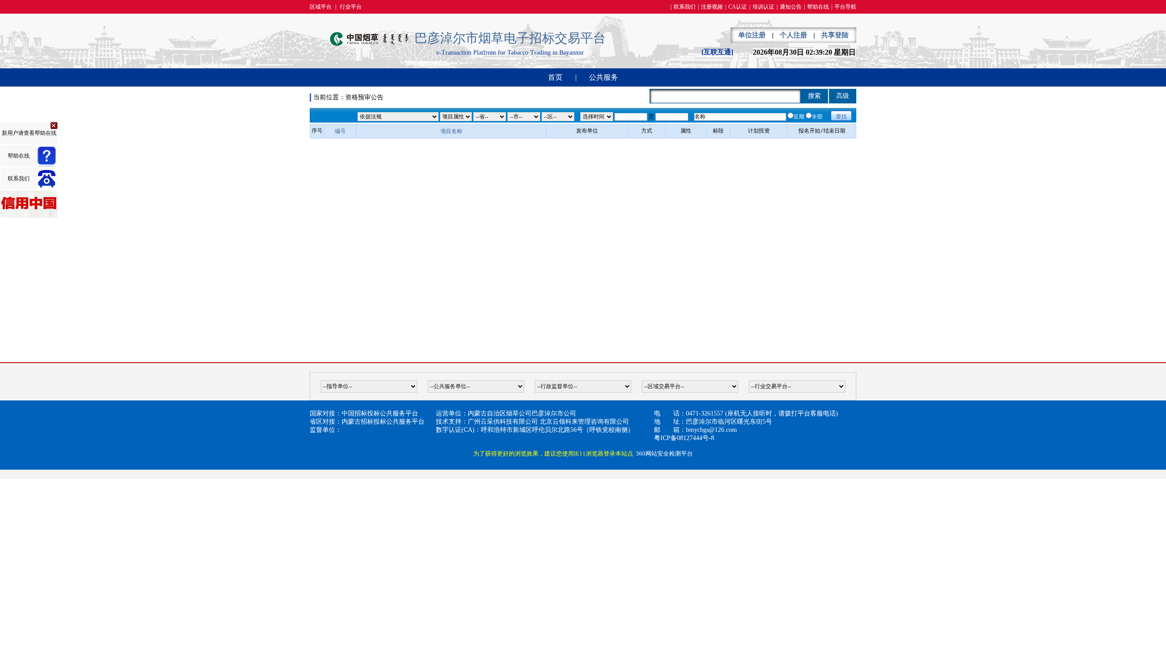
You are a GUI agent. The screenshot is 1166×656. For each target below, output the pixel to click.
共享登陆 (835, 35)
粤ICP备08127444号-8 (684, 438)
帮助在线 (818, 7)
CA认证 (737, 7)
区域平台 (321, 7)
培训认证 (763, 7)
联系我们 (685, 7)
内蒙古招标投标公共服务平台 (383, 421)
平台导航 (845, 7)
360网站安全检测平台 (664, 453)
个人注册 (793, 35)
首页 (555, 77)
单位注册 (752, 35)
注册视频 (712, 7)
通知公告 (791, 7)
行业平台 (351, 7)
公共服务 (603, 77)
